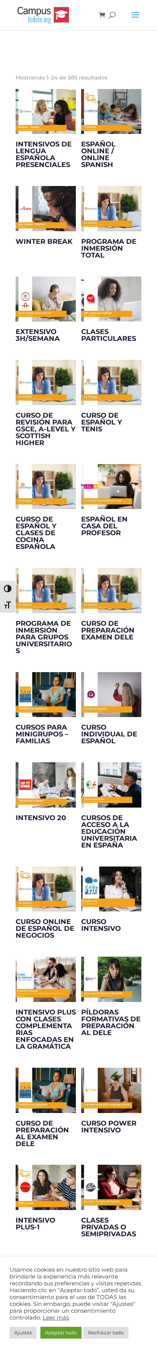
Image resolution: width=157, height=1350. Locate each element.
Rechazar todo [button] (106, 1332)
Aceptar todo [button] (61, 1332)
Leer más (56, 1317)
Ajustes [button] (23, 1332)
